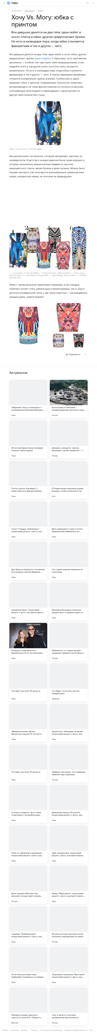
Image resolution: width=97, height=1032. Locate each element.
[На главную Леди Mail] (14, 3)
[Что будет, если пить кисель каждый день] (69, 682)
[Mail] (8, 3)
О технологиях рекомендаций (51, 1030)
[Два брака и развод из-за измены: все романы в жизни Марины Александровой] (28, 561)
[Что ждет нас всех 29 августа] (28, 682)
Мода (40, 11)
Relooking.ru (30, 11)
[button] (48, 123)
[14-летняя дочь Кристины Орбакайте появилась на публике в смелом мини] (28, 966)
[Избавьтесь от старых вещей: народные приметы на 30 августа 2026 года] (69, 642)
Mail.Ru (5, 1030)
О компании (14, 1030)
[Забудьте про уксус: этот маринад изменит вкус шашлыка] (69, 763)
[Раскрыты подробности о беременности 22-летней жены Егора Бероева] (28, 642)
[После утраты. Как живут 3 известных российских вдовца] (28, 480)
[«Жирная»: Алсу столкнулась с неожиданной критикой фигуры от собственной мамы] (28, 399)
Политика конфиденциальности (75, 1030)
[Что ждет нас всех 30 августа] (28, 763)
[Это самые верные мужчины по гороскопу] (69, 561)
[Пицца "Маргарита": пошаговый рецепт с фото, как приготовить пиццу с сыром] (69, 885)
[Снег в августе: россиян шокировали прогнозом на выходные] (69, 1006)
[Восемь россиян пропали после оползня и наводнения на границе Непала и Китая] (69, 925)
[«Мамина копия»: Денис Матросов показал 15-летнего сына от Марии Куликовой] (28, 723)
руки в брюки (43, 58)
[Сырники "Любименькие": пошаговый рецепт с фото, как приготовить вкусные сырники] (28, 925)
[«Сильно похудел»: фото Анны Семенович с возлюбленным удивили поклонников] (28, 804)
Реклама (24, 1030)
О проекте (34, 1030)
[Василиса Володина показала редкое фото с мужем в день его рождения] (69, 601)
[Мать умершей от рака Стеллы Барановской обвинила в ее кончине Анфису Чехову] (69, 520)
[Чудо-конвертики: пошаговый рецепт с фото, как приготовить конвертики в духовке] (69, 844)
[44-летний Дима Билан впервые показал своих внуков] (28, 439)
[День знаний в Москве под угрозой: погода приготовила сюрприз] (28, 885)
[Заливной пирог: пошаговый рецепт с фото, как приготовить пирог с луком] (28, 601)
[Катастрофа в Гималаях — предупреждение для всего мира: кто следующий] (69, 399)
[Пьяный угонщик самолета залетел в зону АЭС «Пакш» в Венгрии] (28, 1006)
